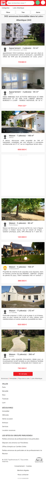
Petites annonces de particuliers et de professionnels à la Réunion (22, 451)
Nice (3, 395)
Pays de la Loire (23, 378)
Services (5, 426)
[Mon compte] (43, 2)
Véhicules (5, 415)
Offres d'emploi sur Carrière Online (14, 446)
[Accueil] (3, 3)
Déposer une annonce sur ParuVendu (15, 443)
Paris (4, 387)
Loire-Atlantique (36, 378)
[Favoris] (5, 62)
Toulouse (5, 399)
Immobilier (13, 378)
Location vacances (8, 430)
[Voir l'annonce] (39, 62)
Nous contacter (23, 474)
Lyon (3, 402)
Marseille (5, 391)
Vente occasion (7, 419)
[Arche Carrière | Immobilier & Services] (39, 460)
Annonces (4, 378)
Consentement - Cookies (23, 466)
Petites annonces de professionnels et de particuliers (20, 439)
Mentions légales (23, 470)
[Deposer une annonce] (38, 2)
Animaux (5, 422)
